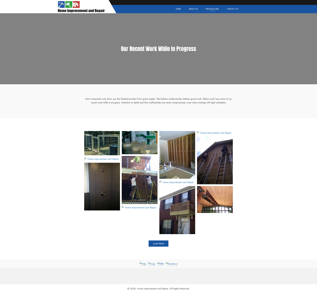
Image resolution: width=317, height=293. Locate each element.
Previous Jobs (212, 9)
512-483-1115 (186, 275)
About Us (193, 9)
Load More (158, 243)
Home (178, 9)
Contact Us (232, 9)
